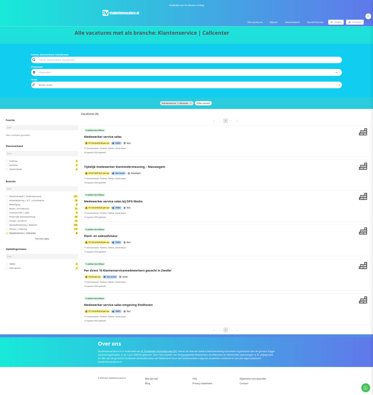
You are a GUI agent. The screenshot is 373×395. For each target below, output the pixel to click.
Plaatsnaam (37, 66)
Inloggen (337, 22)
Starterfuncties (315, 22)
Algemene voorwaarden (253, 378)
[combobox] (188, 72)
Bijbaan (274, 22)
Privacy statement (202, 383)
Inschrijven (356, 22)
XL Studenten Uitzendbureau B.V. (159, 351)
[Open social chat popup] (365, 387)
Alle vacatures (255, 22)
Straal (34, 79)
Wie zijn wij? (151, 378)
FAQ (194, 378)
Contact (244, 383)
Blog (147, 383)
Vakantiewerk (292, 22)
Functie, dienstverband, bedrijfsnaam (50, 54)
